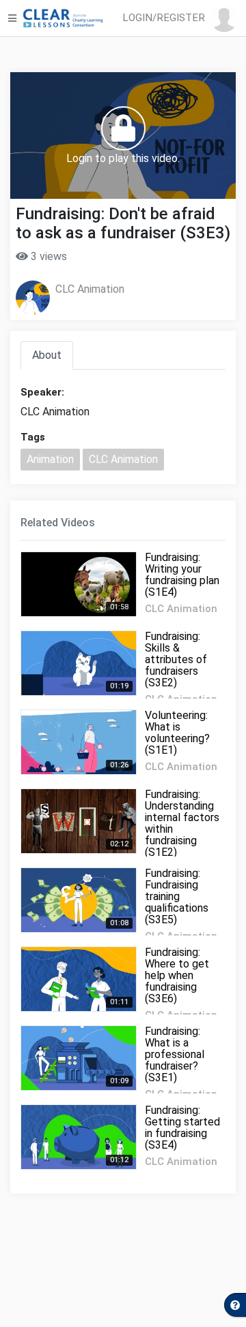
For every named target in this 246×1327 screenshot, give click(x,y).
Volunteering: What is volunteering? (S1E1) (177, 732)
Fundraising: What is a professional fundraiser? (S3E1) (174, 1054)
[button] (182, 18)
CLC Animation (89, 289)
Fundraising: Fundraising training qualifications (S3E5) (176, 896)
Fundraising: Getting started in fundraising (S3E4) (182, 1127)
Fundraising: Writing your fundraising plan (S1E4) (182, 574)
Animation (50, 459)
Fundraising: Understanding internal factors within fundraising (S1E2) (182, 823)
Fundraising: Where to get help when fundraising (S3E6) (177, 975)
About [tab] (47, 355)
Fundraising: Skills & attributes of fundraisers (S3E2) (176, 659)
